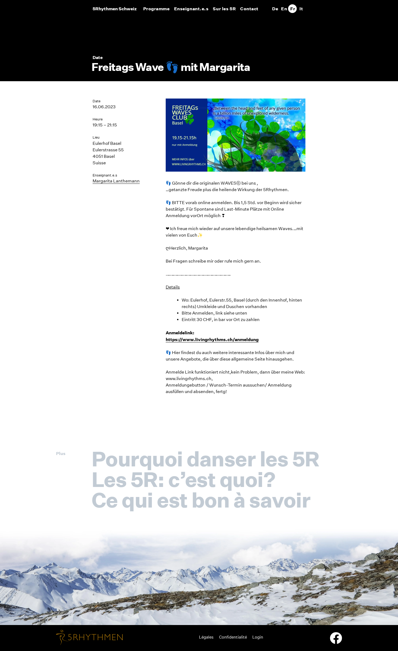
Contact (249, 8)
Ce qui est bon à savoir (201, 500)
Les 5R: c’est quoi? (183, 479)
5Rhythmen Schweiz (115, 8)
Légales (206, 637)
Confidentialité (233, 637)
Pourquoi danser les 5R (205, 459)
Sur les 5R (224, 8)
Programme (156, 8)
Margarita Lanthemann (116, 181)
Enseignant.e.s (191, 8)
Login (257, 637)
